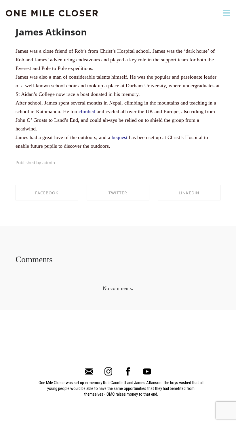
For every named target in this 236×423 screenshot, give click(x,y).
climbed (87, 111)
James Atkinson (51, 32)
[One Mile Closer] (52, 13)
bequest (119, 137)
